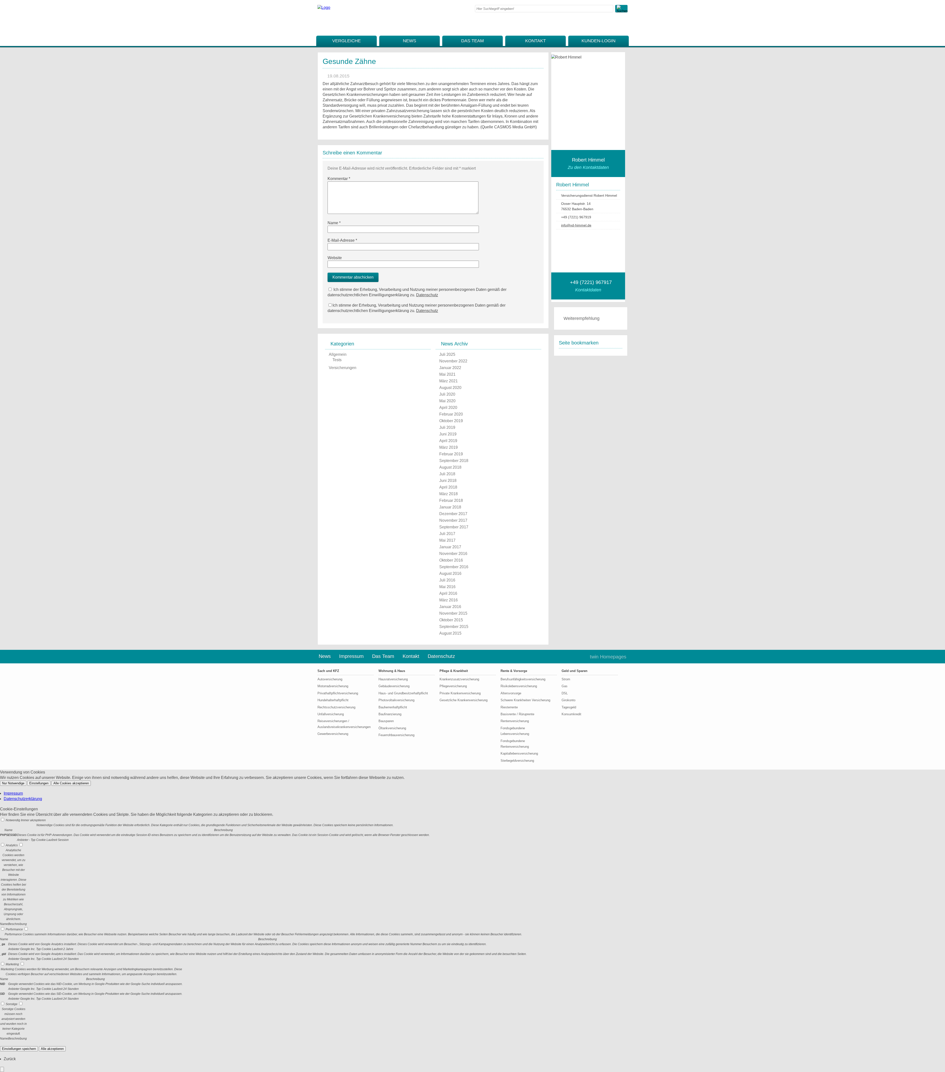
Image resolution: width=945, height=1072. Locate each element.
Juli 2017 (447, 534)
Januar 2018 (450, 507)
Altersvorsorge (511, 693)
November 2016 (453, 553)
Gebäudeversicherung (394, 686)
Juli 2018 (447, 474)
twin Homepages (608, 656)
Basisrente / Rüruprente (517, 714)
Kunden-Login (598, 40)
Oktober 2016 (451, 560)
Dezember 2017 (453, 514)
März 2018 (448, 494)
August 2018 (450, 467)
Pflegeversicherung (453, 686)
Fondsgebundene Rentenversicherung (515, 743)
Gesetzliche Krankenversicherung (464, 700)
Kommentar (339, 179)
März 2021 (448, 381)
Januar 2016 (450, 607)
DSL (565, 693)
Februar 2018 (451, 500)
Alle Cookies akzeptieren (71, 783)
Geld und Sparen (574, 671)
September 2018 (453, 461)
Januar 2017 (450, 547)
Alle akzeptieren (52, 1049)
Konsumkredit (571, 714)
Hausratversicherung (393, 679)
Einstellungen (38, 783)
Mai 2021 (447, 374)
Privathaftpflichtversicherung (337, 693)
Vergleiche (346, 40)
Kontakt (535, 40)
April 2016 (448, 593)
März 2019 (448, 447)
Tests (337, 360)
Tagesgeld (569, 707)
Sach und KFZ (328, 671)
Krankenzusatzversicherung (459, 679)
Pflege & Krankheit (454, 671)
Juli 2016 (447, 580)
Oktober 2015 (451, 620)
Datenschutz (427, 295)
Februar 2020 (451, 414)
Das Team (472, 40)
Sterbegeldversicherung (517, 760)
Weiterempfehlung (581, 318)
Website (335, 258)
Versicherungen (342, 368)
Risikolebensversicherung (519, 686)
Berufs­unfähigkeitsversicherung (523, 679)
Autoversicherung (329, 679)
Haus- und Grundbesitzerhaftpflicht (403, 693)
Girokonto (568, 700)
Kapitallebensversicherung (519, 753)
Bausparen (386, 721)
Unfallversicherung (330, 714)
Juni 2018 (448, 480)
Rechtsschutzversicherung (336, 707)
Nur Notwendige (13, 783)
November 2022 (453, 361)
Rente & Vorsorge (514, 671)
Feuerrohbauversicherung (396, 735)
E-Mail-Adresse (342, 240)
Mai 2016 (447, 587)
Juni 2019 (448, 434)
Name (334, 223)
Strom (566, 679)
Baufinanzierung (389, 714)
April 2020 (448, 407)
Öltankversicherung (392, 728)
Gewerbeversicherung (332, 734)
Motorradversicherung (332, 686)
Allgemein (337, 354)
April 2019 (448, 441)
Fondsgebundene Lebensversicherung (515, 731)
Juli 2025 (447, 354)
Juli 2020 (447, 394)
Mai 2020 (447, 401)
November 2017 (453, 520)
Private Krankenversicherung (460, 693)
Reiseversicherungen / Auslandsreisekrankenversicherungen (343, 724)
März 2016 (448, 600)
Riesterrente (509, 707)
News (409, 40)
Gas (564, 686)
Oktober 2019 (451, 421)
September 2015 (453, 627)
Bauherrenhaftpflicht (392, 707)
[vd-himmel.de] (323, 7)
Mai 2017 (447, 540)
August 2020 (450, 388)
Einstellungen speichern (19, 1049)
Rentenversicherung (515, 721)
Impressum (351, 656)
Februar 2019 (451, 454)
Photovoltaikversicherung (396, 700)
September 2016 (453, 567)
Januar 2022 (450, 368)
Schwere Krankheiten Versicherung (525, 700)
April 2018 (448, 487)
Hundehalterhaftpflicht (332, 700)
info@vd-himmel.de (576, 225)
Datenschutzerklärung (23, 799)
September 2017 (453, 527)
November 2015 (453, 613)
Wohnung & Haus (391, 671)
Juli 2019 (447, 427)
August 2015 (450, 633)
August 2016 (450, 573)
